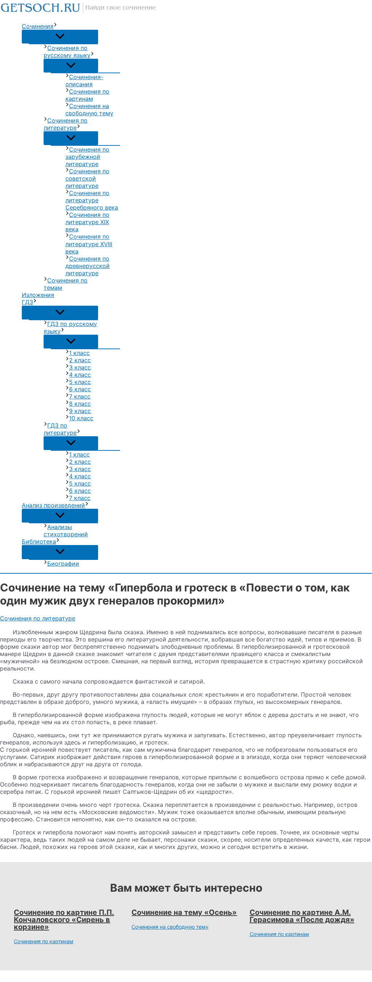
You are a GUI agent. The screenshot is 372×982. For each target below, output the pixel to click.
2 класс (80, 360)
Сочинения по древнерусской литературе (87, 266)
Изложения (38, 294)
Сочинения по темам (66, 284)
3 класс (80, 367)
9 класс (80, 410)
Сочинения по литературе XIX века (87, 222)
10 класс (81, 418)
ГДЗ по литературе (60, 429)
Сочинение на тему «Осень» (184, 912)
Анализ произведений (53, 505)
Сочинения (37, 26)
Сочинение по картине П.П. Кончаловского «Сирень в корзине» (64, 919)
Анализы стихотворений (66, 530)
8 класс (80, 403)
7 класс (79, 396)
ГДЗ (27, 302)
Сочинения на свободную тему (89, 109)
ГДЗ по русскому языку (70, 327)
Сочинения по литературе (66, 124)
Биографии (63, 563)
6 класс (80, 389)
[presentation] (55, 26)
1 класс (79, 352)
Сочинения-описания (84, 80)
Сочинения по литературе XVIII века (88, 244)
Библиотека (39, 541)
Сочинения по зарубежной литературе (87, 157)
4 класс (80, 374)
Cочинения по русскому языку (67, 51)
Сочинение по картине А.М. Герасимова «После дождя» (302, 916)
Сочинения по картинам (87, 95)
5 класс (80, 381)
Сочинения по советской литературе (87, 178)
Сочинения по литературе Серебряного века (91, 200)
